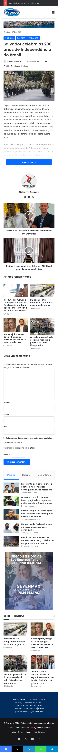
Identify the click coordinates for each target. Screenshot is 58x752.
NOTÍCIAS (9, 38)
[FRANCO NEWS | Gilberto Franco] (13, 12)
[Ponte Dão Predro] (29, 24)
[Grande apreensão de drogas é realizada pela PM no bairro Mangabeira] (42, 326)
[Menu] (53, 13)
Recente (26, 475)
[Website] (25, 197)
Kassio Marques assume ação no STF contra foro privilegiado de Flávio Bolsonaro (37, 513)
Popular (11, 475)
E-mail (7, 414)
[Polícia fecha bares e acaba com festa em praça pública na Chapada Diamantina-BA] (11, 541)
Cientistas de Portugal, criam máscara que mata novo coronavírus (36, 527)
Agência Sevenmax (42, 727)
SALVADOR (16, 32)
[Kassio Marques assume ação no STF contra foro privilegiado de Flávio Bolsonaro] (11, 514)
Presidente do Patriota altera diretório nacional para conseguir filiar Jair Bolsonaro (36, 487)
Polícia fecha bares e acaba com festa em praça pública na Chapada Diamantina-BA (37, 540)
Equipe (28, 732)
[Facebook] (29, 197)
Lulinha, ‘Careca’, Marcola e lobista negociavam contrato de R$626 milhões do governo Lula (42, 677)
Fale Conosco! (40, 732)
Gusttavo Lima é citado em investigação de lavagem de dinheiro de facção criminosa (36, 500)
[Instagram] (33, 197)
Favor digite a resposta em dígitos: (19, 448)
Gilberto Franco (13, 62)
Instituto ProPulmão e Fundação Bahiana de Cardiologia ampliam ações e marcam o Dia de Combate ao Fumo (15, 305)
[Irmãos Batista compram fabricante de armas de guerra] (42, 290)
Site (5, 426)
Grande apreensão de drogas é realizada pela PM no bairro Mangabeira (41, 341)
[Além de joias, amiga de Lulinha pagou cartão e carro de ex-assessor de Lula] (16, 325)
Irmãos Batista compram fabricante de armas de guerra (41, 302)
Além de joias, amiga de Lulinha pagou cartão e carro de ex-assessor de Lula (15, 338)
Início (7, 32)
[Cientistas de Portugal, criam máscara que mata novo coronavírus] (11, 528)
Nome (7, 402)
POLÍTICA (21, 38)
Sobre (21, 732)
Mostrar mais (28, 162)
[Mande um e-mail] (20, 62)
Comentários (44, 475)
